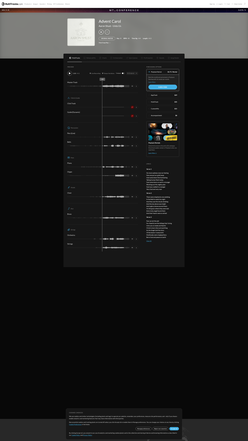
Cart (228, 4)
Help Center (238, 4)
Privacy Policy (87, 435)
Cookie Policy (75, 435)
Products (27, 4)
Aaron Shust (105, 25)
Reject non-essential (160, 428)
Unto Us (117, 25)
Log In (221, 4)
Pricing (49, 4)
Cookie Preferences (75, 424)
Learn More (151, 82)
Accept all (174, 428)
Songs (35, 4)
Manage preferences (143, 428)
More (67, 4)
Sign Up (212, 4)
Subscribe (162, 87)
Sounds (42, 4)
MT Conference (58, 4)
